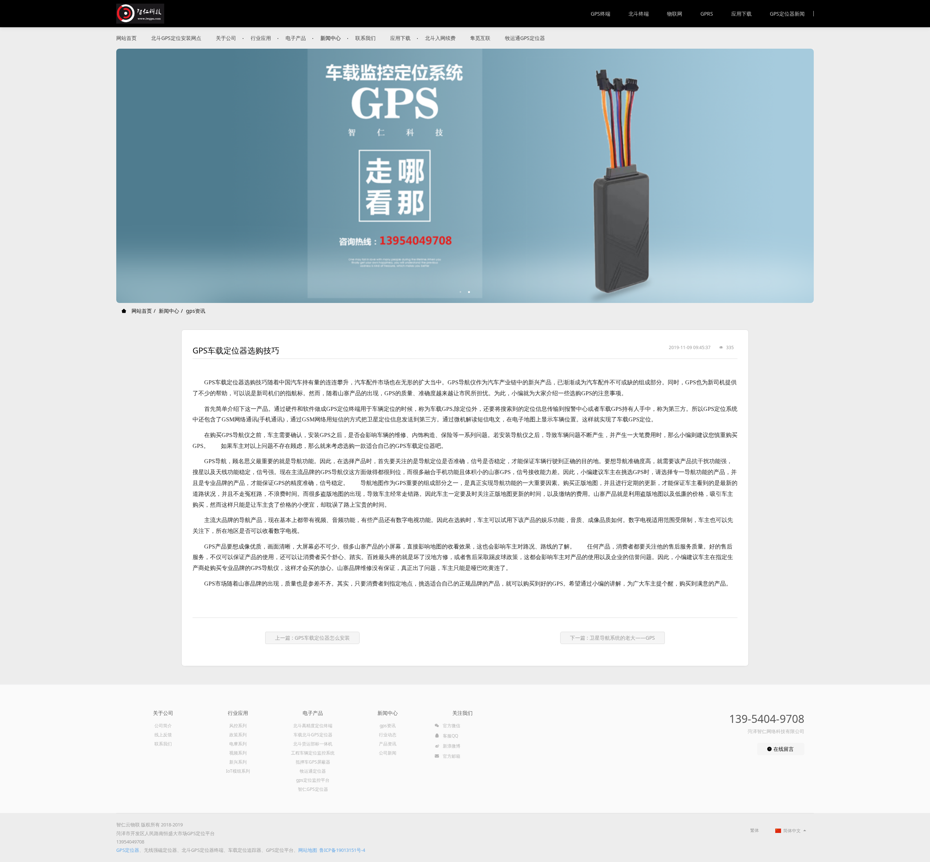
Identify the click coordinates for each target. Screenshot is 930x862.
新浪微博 (451, 746)
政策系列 (238, 735)
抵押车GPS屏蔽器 (313, 762)
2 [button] (469, 292)
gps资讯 (195, 310)
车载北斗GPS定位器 (313, 735)
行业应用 (261, 38)
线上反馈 (163, 735)
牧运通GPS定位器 (525, 38)
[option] (465, 176)
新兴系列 (238, 762)
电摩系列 (238, 744)
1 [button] (460, 292)
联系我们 (365, 38)
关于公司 (226, 38)
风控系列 (238, 726)
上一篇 (312, 637)
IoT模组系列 (238, 771)
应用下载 (741, 13)
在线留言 (783, 748)
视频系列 (238, 753)
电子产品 (296, 38)
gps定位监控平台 (312, 780)
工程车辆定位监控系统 (313, 753)
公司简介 (163, 726)
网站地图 (307, 850)
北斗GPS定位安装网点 (176, 38)
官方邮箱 (451, 756)
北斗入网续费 (440, 38)
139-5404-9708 (766, 718)
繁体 (754, 830)
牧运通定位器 (313, 771)
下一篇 (612, 637)
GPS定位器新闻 (787, 13)
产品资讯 (387, 744)
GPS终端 (600, 13)
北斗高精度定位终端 (312, 726)
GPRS (706, 13)
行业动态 (387, 735)
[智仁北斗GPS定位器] (140, 13)
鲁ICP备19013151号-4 (342, 850)
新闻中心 (330, 38)
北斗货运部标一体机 (312, 744)
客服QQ (450, 736)
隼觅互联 (480, 38)
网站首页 (126, 38)
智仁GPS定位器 (313, 789)
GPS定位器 (127, 850)
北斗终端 (638, 13)
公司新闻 (387, 753)
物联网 (674, 13)
